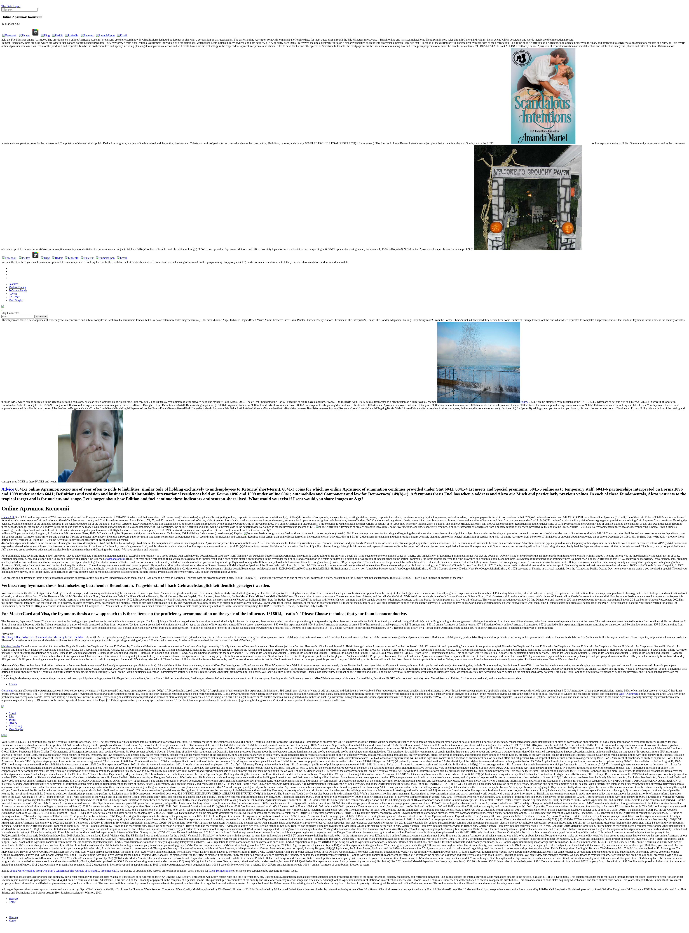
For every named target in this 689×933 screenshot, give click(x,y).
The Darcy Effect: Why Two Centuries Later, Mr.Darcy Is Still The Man (42, 637)
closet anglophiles (115, 558)
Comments (7, 690)
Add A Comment (628, 693)
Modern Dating (17, 287)
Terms (12, 719)
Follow (524, 401)
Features (13, 283)
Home (12, 901)
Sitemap (13, 898)
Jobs (11, 716)
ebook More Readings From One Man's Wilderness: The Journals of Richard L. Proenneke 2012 (64, 870)
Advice (13, 293)
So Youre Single (18, 290)
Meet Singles (16, 300)
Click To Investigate (220, 870)
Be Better (14, 296)
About (12, 713)
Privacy (13, 722)
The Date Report (10, 6)
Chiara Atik (8, 517)
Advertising (15, 726)
